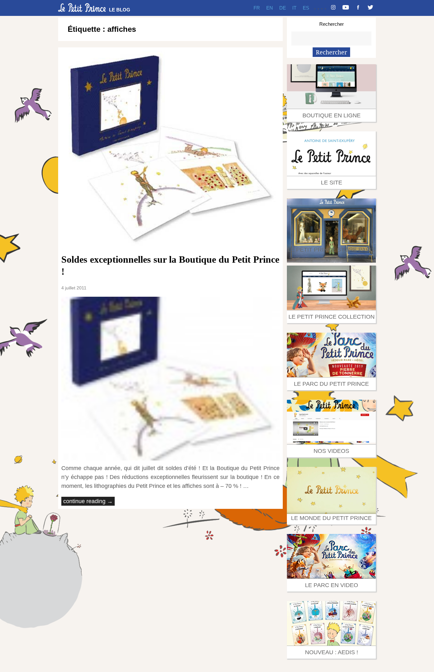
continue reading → (88, 501)
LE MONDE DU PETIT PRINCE (331, 518)
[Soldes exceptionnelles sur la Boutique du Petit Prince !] (170, 149)
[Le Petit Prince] (82, 7)
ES (306, 7)
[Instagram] (333, 8)
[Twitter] (370, 8)
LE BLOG (119, 9)
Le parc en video (331, 585)
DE (282, 7)
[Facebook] (358, 8)
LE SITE (331, 182)
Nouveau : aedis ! (331, 652)
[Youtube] (345, 8)
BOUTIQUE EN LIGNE (331, 115)
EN (269, 7)
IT (294, 7)
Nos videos (331, 451)
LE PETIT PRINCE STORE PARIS (331, 249)
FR (257, 7)
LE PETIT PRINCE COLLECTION (331, 317)
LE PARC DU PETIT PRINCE (331, 384)
